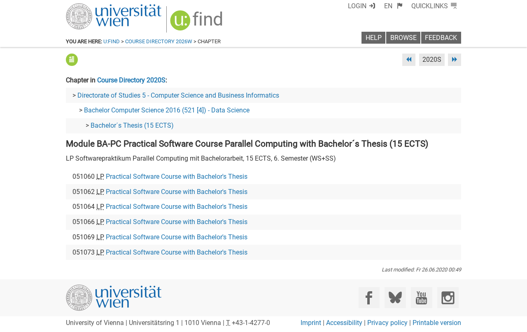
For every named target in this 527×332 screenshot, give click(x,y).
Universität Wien (94, 7)
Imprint (311, 323)
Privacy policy (387, 323)
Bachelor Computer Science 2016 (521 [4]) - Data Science (167, 110)
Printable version (437, 323)
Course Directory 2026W (158, 41)
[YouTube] (421, 297)
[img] (197, 23)
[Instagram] (447, 297)
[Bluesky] (395, 297)
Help (374, 38)
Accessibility (344, 323)
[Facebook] (369, 297)
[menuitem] (393, 6)
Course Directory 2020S (131, 80)
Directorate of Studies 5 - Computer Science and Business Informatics (178, 95)
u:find (111, 41)
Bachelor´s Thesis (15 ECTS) (132, 125)
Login (357, 6)
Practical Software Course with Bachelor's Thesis (176, 176)
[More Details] (72, 59)
